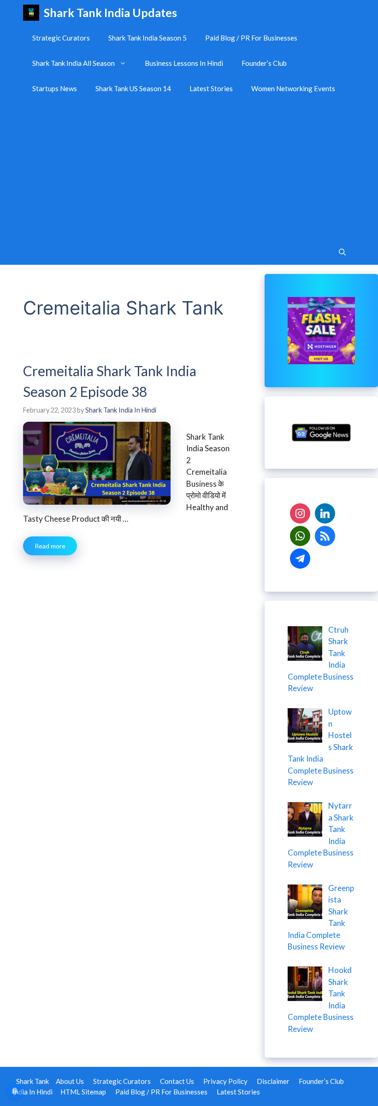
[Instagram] (300, 512)
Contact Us (177, 1081)
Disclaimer (273, 1081)
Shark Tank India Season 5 (147, 38)
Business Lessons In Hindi (184, 63)
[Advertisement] (189, 170)
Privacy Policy (225, 1081)
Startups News (54, 88)
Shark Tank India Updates (110, 12)
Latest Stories (211, 88)
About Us (70, 1081)
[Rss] (325, 535)
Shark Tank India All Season (73, 63)
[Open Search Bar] (342, 252)
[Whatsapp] (300, 535)
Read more (50, 546)
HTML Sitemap (83, 1092)
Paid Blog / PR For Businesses (251, 38)
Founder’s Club (264, 63)
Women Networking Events (293, 88)
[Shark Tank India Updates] (31, 12)
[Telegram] (300, 557)
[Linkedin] (325, 512)
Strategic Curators (61, 38)
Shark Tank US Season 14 (133, 88)
